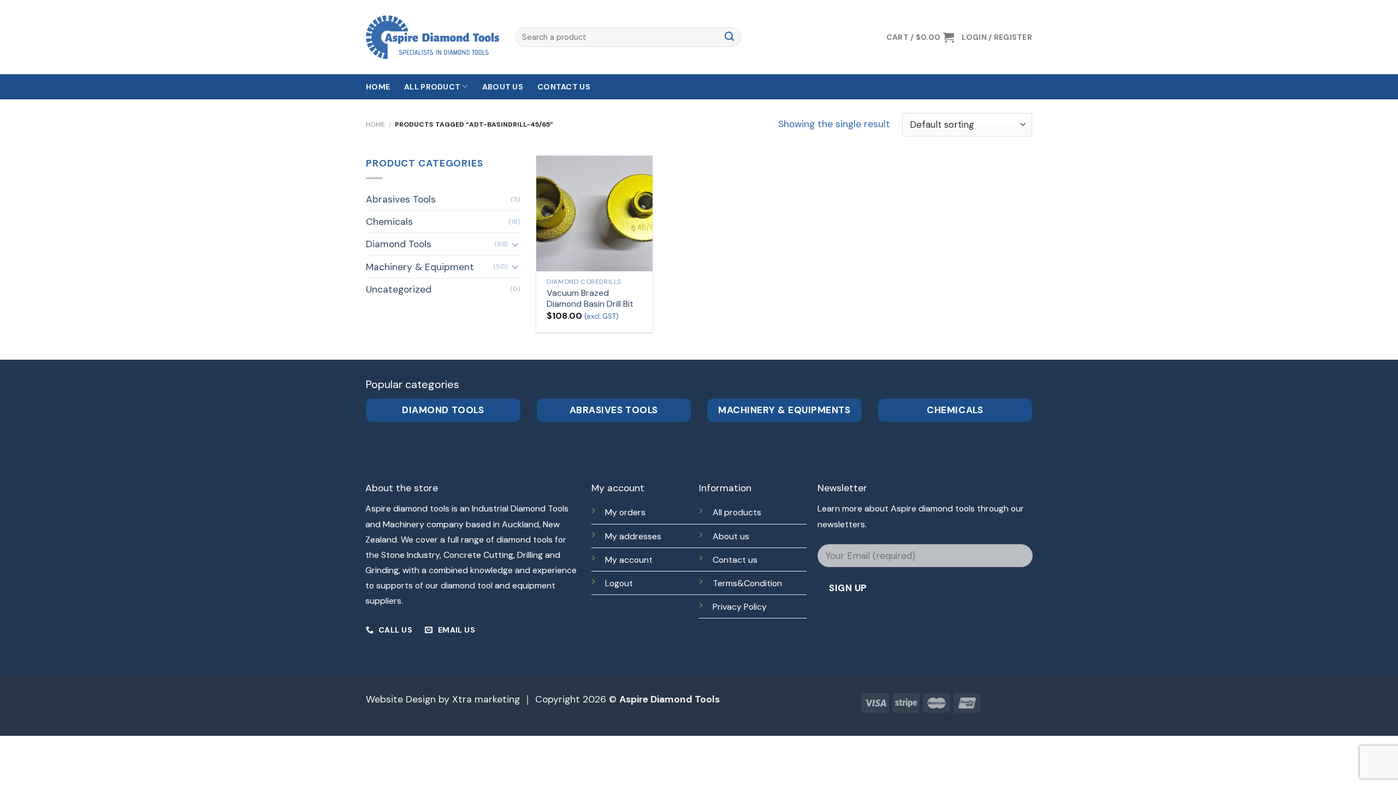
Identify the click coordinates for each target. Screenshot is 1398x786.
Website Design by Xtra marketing (443, 699)
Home (378, 87)
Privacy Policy (740, 606)
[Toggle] (515, 244)
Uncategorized (398, 289)
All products (737, 512)
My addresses (633, 536)
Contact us (563, 87)
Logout (619, 583)
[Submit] (729, 37)
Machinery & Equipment (420, 267)
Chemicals (389, 222)
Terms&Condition (747, 583)
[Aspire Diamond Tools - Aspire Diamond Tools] (432, 36)
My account (629, 559)
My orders (625, 512)
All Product (432, 87)
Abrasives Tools (401, 199)
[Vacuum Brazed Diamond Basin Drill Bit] (594, 213)
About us (502, 87)
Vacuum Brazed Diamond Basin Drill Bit (590, 299)
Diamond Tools (398, 244)
